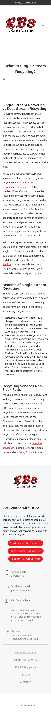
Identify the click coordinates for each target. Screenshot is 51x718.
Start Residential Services (25, 543)
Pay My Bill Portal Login (25, 3)
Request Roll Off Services (25, 558)
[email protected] (20, 590)
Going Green (25, 452)
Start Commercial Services (25, 550)
